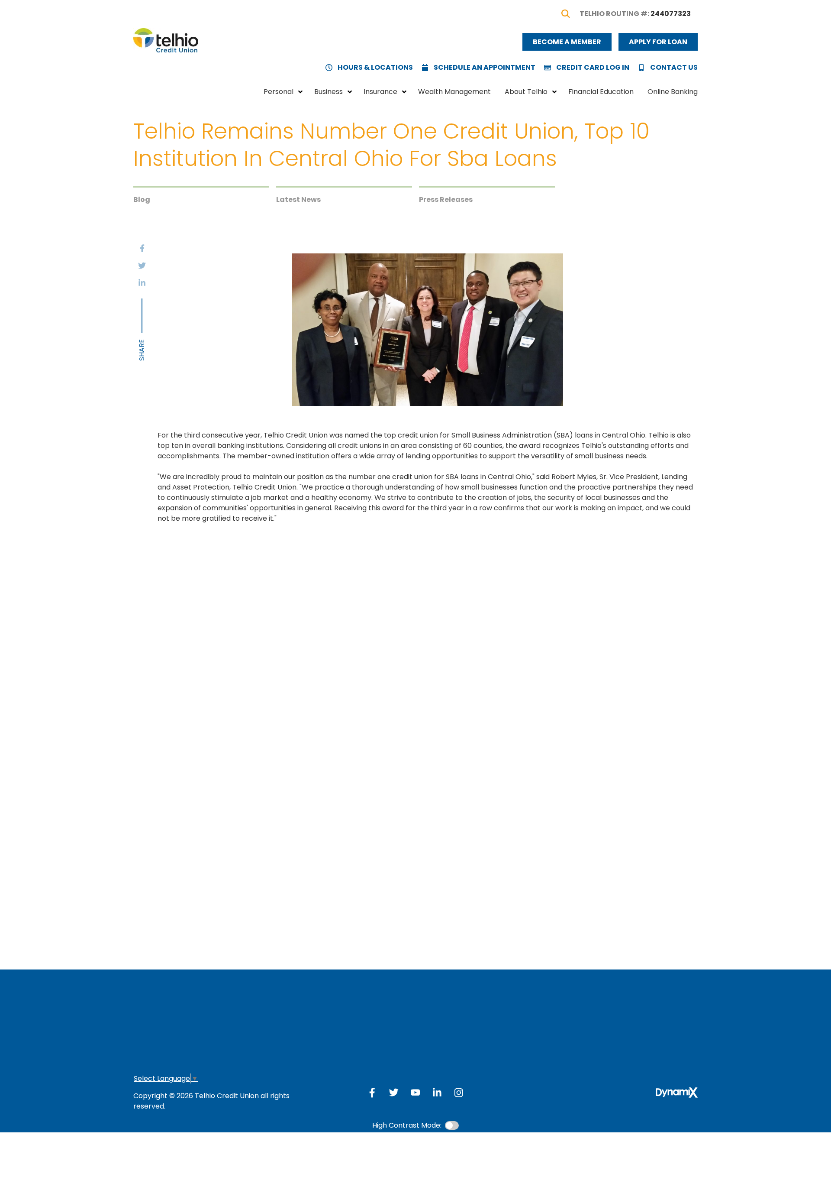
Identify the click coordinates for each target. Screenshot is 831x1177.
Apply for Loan (658, 42)
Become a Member (567, 42)
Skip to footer (31, 23)
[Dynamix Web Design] (677, 1092)
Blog (141, 199)
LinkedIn (142, 283)
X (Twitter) (394, 1092)
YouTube (415, 1092)
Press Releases (446, 199)
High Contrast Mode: (42, 34)
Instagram (459, 1092)
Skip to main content (43, 13)
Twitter (142, 265)
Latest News (298, 199)
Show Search (566, 14)
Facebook (142, 248)
